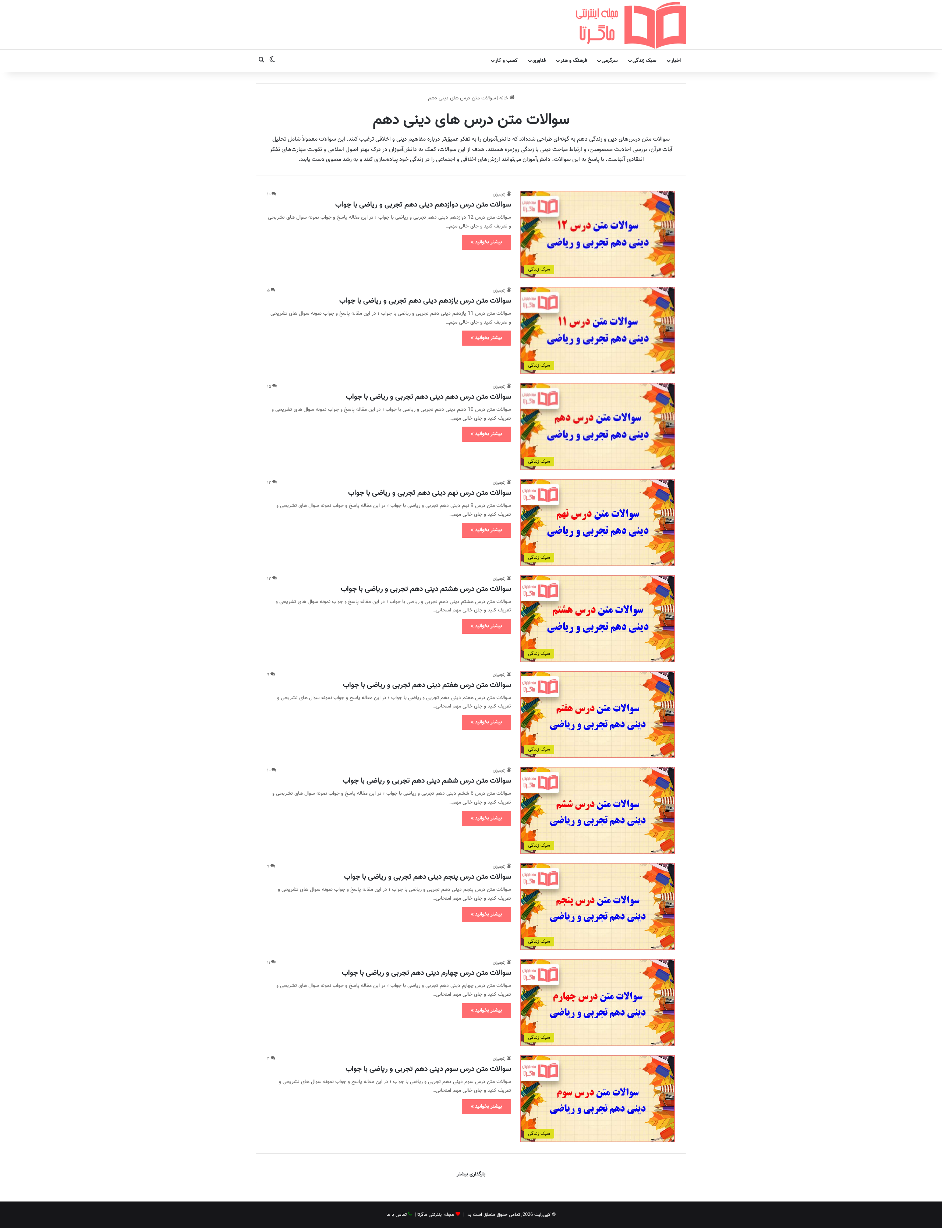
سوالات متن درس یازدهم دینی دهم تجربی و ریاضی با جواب (425, 301)
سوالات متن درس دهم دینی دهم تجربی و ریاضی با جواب (428, 397)
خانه (504, 98)
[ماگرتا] (631, 24)
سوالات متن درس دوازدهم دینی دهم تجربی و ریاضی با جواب (423, 205)
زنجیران (499, 194)
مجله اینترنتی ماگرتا (435, 1214)
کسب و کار (506, 61)
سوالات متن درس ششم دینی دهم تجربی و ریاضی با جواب (427, 781)
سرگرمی (610, 61)
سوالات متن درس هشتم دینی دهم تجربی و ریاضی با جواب (426, 589)
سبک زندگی (644, 61)
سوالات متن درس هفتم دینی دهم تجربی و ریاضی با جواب (427, 685)
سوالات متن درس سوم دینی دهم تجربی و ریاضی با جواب (428, 1069)
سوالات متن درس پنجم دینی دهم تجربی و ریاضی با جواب (427, 877)
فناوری (539, 61)
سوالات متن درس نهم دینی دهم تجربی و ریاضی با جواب (429, 493)
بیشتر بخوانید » (486, 242)
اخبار (676, 61)
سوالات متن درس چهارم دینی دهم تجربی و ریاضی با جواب (426, 973)
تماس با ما (396, 1214)
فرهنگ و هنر (573, 61)
